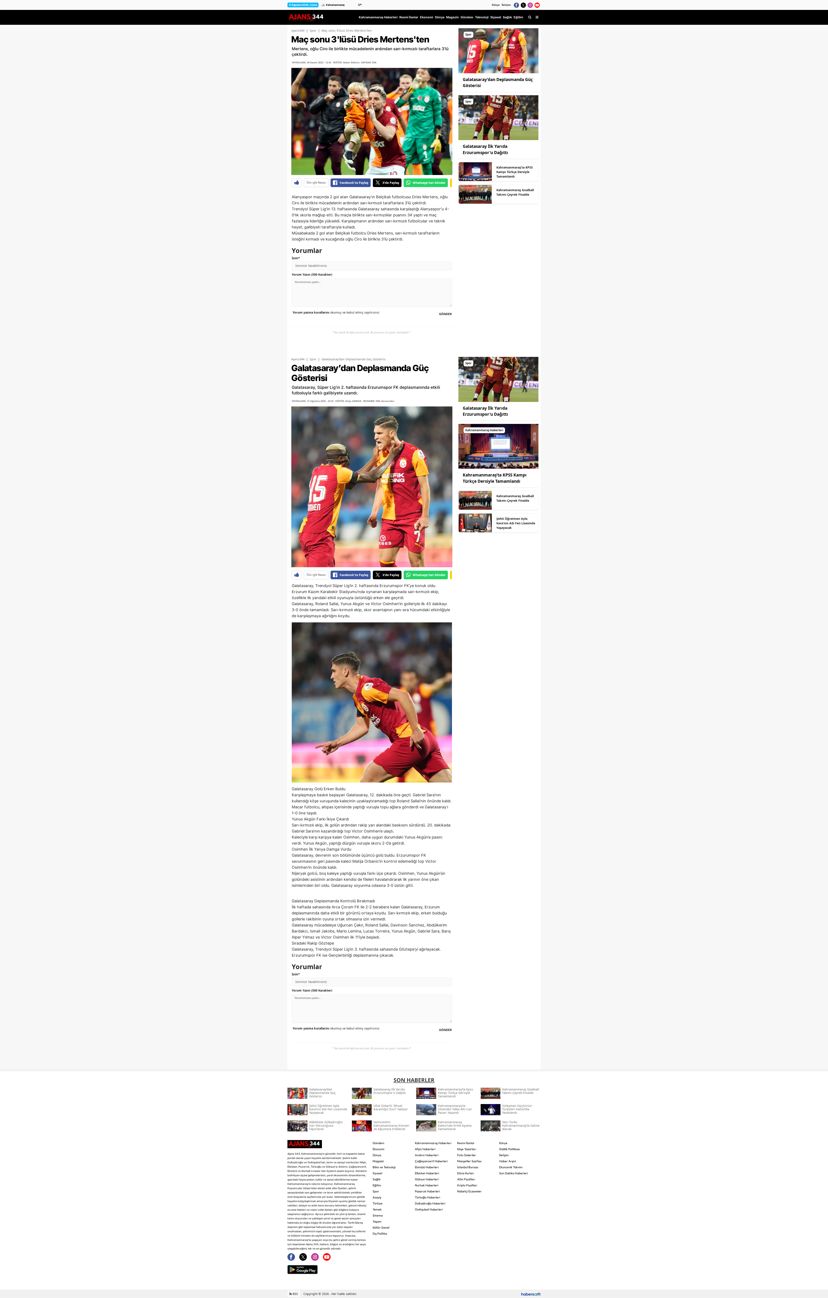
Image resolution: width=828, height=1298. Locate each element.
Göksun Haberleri (427, 1179)
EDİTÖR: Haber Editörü (346, 62)
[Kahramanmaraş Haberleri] (498, 446)
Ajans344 (297, 30)
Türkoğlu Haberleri (427, 1197)
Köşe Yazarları (466, 1149)
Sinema (378, 1215)
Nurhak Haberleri (426, 1185)
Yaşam (377, 1221)
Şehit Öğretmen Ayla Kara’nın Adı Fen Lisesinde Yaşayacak (515, 523)
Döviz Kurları (465, 1173)
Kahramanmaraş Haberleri (433, 1143)
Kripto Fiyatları (467, 1185)
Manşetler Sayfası (469, 1161)
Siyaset (377, 1173)
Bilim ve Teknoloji (384, 1167)
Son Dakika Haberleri (513, 1173)
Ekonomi (378, 1149)
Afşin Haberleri (425, 1149)
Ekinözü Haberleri (427, 1167)
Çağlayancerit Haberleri (431, 1161)
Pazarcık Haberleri (427, 1191)
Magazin (378, 1161)
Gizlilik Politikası (509, 1149)
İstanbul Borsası (467, 1167)
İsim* (296, 258)
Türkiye (378, 1203)
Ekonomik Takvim (510, 1167)
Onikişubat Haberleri (429, 1209)
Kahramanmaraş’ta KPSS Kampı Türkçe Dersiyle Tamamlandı (514, 171)
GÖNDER (445, 314)
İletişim (506, 4)
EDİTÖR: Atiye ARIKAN (348, 401)
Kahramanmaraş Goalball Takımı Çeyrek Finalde (515, 192)
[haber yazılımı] (531, 1294)
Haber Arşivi (507, 1161)
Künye (496, 4)
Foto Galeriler (466, 1155)
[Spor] (498, 50)
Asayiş (377, 1197)
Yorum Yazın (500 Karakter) (312, 274)
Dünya (377, 1155)
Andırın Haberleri (426, 1155)
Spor (313, 30)
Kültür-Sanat (381, 1227)
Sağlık (377, 1179)
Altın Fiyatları (466, 1179)
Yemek (377, 1209)
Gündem (378, 1143)
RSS (295, 1294)
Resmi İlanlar (466, 1143)
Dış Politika (380, 1234)
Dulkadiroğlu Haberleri (430, 1203)
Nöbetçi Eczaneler (469, 1191)
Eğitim (377, 1185)
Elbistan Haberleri (427, 1173)
